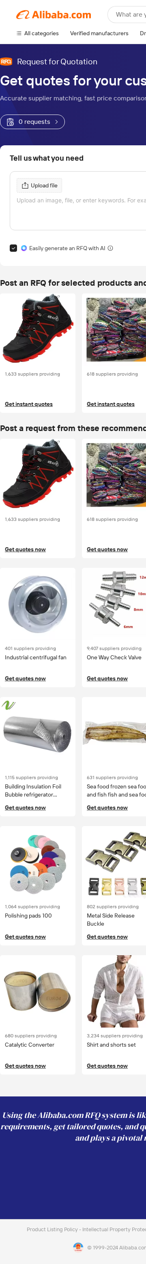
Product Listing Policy (53, 1229)
